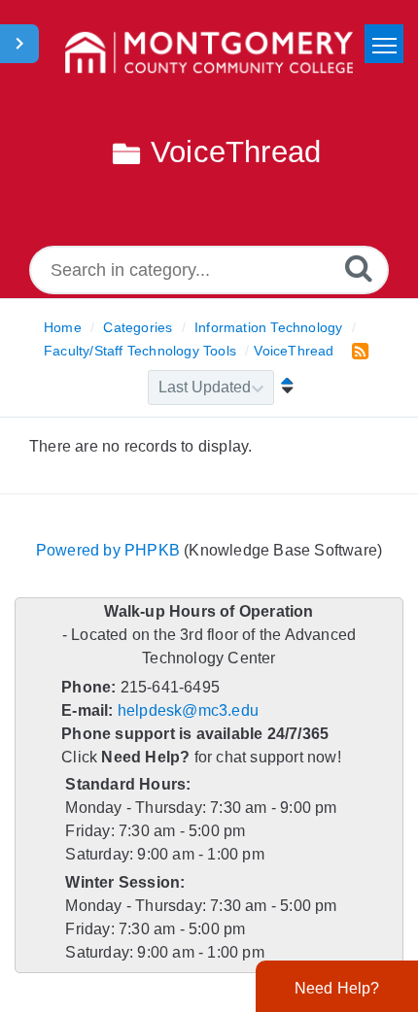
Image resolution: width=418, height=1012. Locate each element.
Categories (137, 327)
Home (63, 327)
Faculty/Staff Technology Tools (140, 350)
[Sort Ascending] (283, 387)
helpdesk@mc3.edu (188, 710)
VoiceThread (293, 350)
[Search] (358, 267)
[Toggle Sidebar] (19, 43)
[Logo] (209, 53)
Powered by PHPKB (108, 550)
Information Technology (268, 327)
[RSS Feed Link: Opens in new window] (356, 350)
